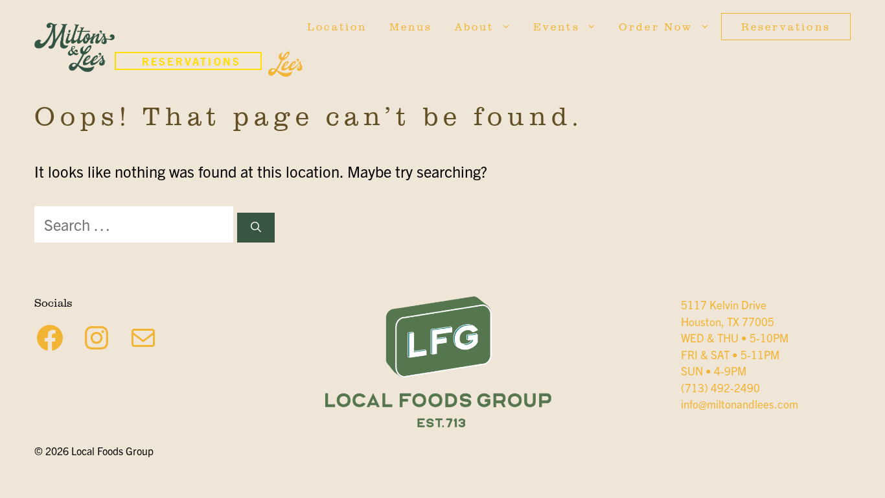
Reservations (786, 26)
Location (337, 26)
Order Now (656, 26)
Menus (411, 26)
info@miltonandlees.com (739, 403)
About (474, 26)
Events (556, 26)
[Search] (256, 228)
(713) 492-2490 (720, 387)
